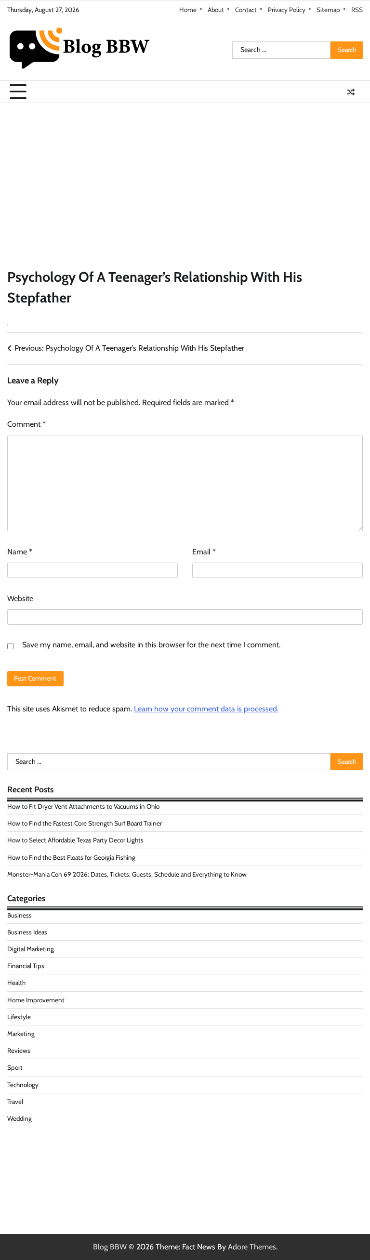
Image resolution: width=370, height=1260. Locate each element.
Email (204, 551)
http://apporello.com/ (41, 1177)
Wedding (19, 1118)
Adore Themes (252, 1246)
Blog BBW (110, 1246)
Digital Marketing (31, 949)
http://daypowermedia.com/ (52, 1154)
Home (188, 9)
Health (16, 982)
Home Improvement (36, 1000)
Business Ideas (27, 932)
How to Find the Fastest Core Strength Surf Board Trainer (84, 823)
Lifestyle (19, 1017)
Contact (246, 9)
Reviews (18, 1050)
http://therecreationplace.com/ (56, 1189)
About (216, 9)
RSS (357, 9)
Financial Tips (25, 966)
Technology (23, 1085)
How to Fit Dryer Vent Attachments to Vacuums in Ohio (83, 806)
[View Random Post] (351, 92)
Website (20, 598)
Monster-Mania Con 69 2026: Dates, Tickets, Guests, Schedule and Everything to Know (127, 874)
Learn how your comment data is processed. (206, 708)
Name (19, 551)
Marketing (21, 1033)
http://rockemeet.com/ (43, 1143)
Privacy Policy (286, 9)
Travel (15, 1101)
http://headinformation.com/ (53, 1166)
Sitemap (328, 9)
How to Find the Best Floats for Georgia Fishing (71, 857)
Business (19, 915)
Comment (26, 424)
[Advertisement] (185, 175)
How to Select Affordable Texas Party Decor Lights (75, 840)
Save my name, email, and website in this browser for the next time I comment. (151, 644)
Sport (15, 1067)
